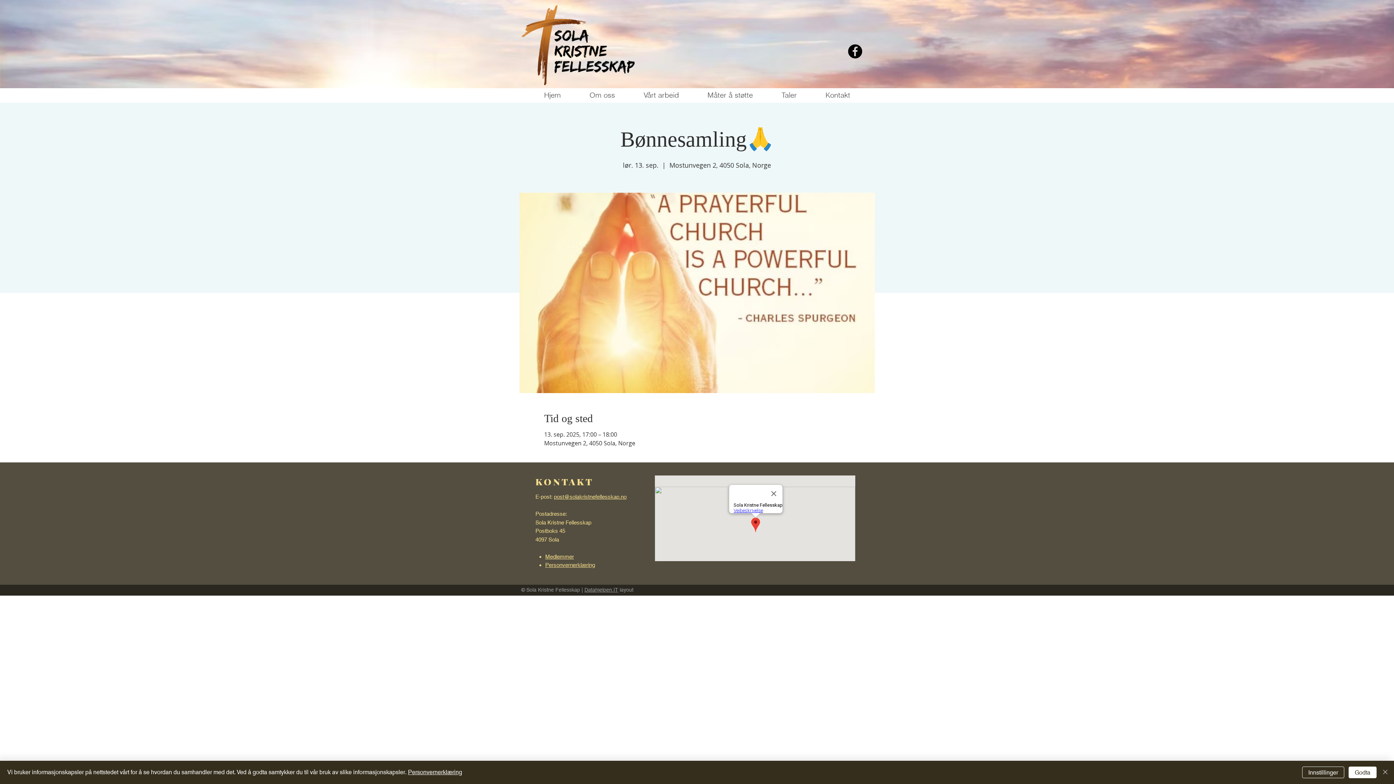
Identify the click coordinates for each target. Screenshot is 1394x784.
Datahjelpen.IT (601, 590)
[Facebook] (855, 51)
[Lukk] (1385, 772)
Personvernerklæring (435, 772)
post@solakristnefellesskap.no (590, 497)
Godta (1362, 772)
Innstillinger (1323, 772)
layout (625, 590)
